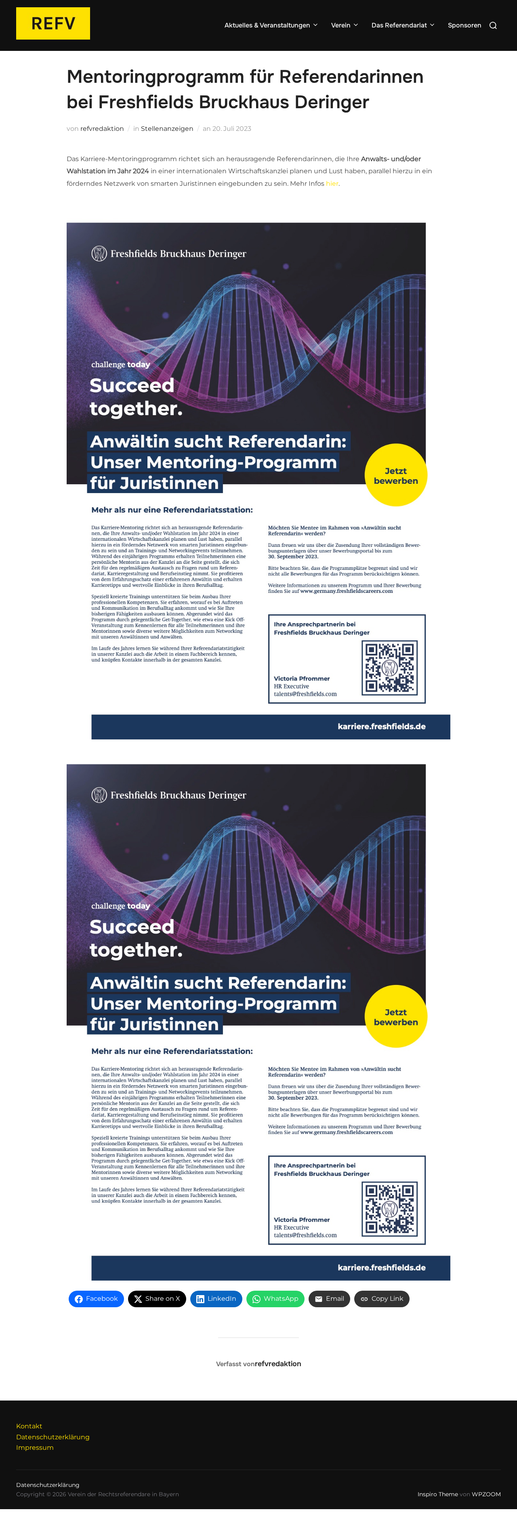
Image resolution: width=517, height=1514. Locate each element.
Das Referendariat (399, 25)
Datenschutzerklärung (53, 1437)
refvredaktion (102, 128)
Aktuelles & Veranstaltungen (267, 25)
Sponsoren (464, 25)
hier (332, 183)
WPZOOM (486, 1494)
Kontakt (29, 1426)
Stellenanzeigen (167, 128)
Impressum (35, 1447)
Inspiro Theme (438, 1494)
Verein (341, 25)
